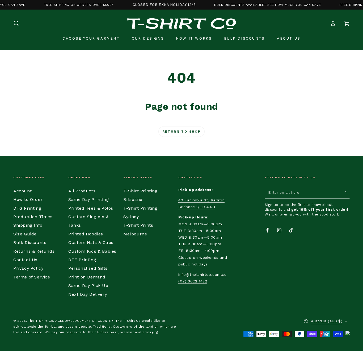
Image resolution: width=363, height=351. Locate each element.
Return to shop (181, 131)
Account (22, 190)
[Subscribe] (347, 192)
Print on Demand (86, 277)
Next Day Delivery (87, 294)
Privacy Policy (28, 268)
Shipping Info (28, 225)
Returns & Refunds (33, 251)
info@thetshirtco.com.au (202, 274)
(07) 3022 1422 (192, 281)
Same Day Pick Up (88, 285)
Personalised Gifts (88, 268)
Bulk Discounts (29, 242)
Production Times (33, 216)
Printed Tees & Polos (90, 208)
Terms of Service (31, 277)
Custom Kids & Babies (92, 251)
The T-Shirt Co (40, 321)
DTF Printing (82, 259)
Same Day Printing (88, 199)
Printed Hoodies (85, 233)
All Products (81, 190)
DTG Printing (27, 208)
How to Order (28, 199)
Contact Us (25, 259)
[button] (16, 23)
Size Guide (25, 233)
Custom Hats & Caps (90, 242)
